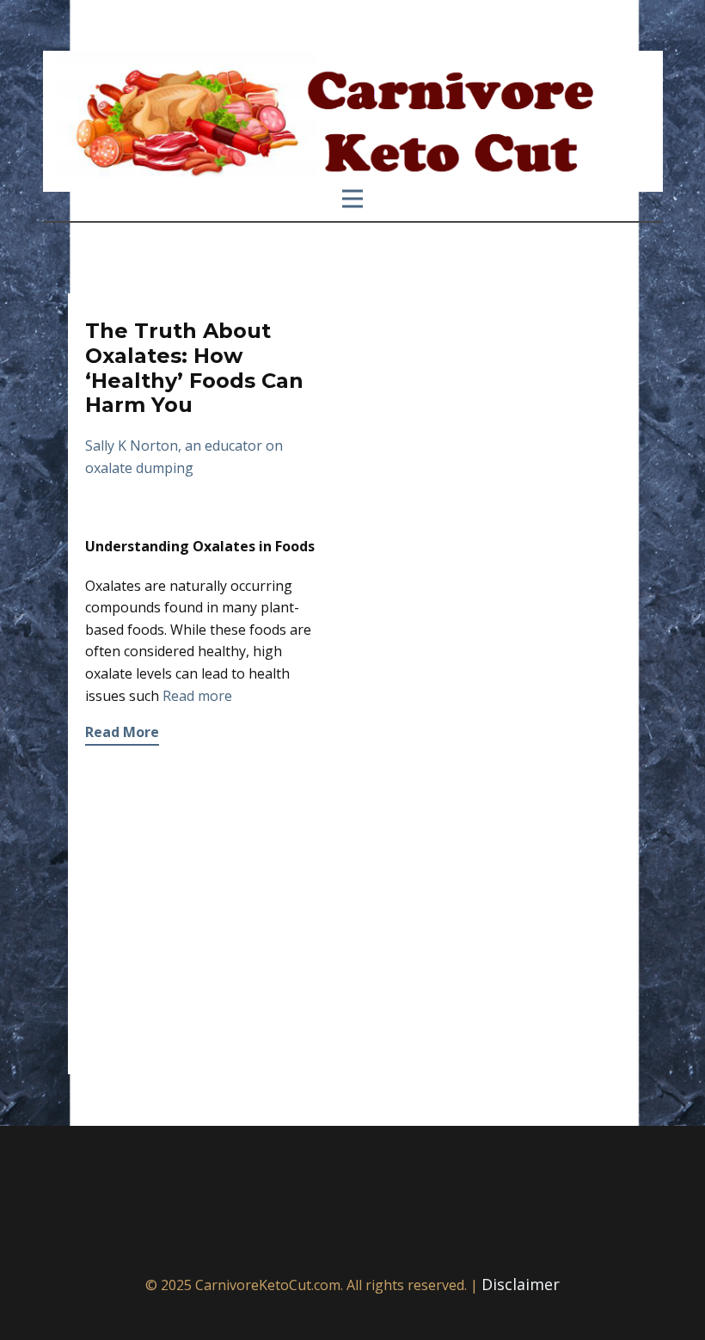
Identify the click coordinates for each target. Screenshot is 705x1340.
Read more (197, 695)
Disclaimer (520, 1284)
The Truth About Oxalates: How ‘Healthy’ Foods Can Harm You (194, 367)
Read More (122, 731)
